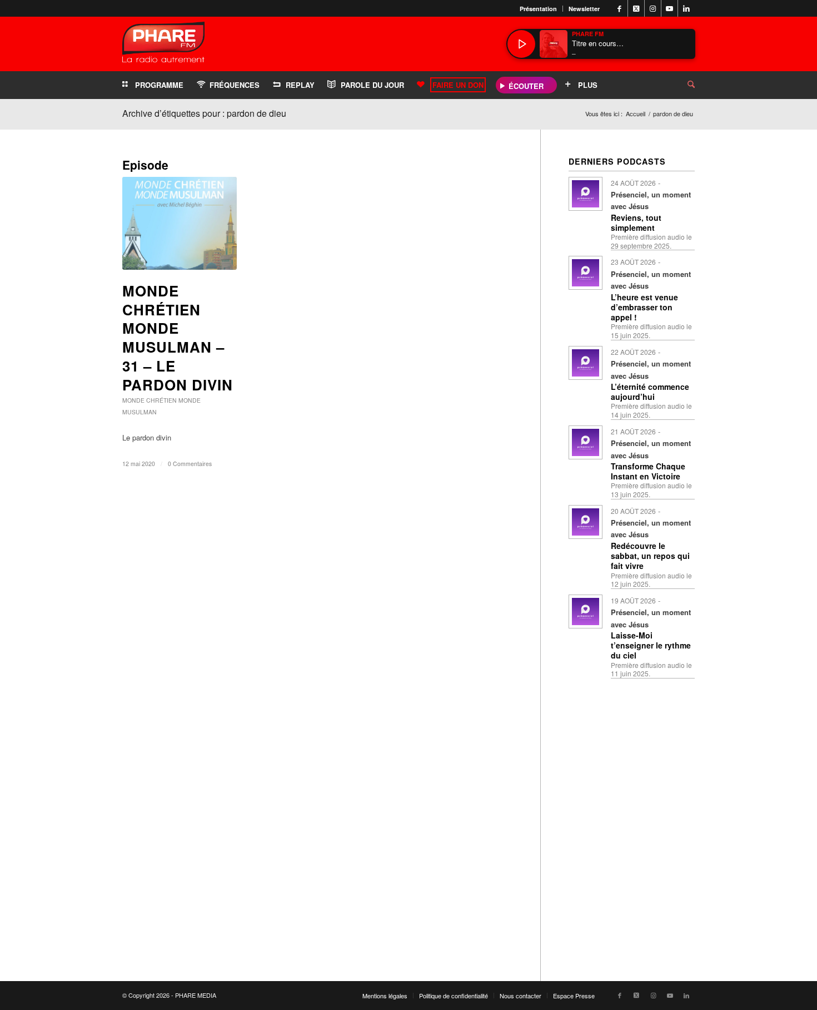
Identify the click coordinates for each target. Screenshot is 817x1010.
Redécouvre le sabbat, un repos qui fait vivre (650, 555)
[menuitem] (538, 9)
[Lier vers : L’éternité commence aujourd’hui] (585, 363)
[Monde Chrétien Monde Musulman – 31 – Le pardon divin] (179, 223)
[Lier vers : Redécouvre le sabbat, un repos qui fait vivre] (585, 522)
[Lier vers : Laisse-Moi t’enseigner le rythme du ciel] (585, 611)
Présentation (538, 8)
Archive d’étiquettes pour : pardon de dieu (204, 113)
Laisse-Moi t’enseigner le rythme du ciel (651, 645)
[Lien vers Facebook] (619, 8)
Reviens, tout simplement (636, 222)
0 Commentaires (190, 463)
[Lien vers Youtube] (669, 8)
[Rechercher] (682, 85)
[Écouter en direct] (521, 44)
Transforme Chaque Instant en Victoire (648, 471)
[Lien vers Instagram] (653, 8)
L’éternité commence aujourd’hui (650, 391)
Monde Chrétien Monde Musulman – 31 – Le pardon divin (177, 337)
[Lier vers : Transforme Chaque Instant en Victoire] (585, 442)
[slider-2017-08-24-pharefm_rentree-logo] (163, 45)
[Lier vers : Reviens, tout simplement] (585, 193)
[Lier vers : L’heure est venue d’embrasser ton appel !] (585, 272)
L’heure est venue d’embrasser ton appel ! (644, 307)
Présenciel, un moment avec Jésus (651, 200)
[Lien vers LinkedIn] (686, 8)
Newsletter (584, 8)
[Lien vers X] (636, 8)
